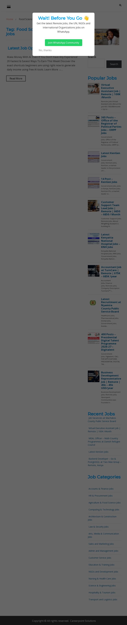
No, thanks (45, 50)
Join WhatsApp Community (63, 42)
